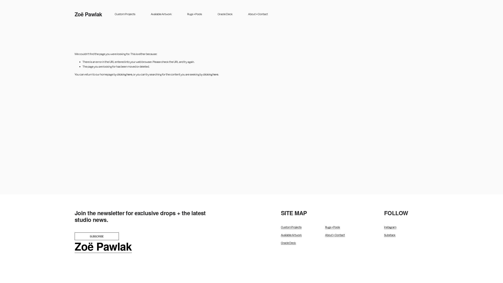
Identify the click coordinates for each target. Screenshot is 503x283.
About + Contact (258, 14)
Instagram (390, 227)
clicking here (124, 74)
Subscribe (97, 236)
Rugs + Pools (194, 14)
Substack (390, 235)
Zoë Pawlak (88, 14)
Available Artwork (161, 14)
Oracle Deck (225, 14)
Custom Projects (125, 14)
